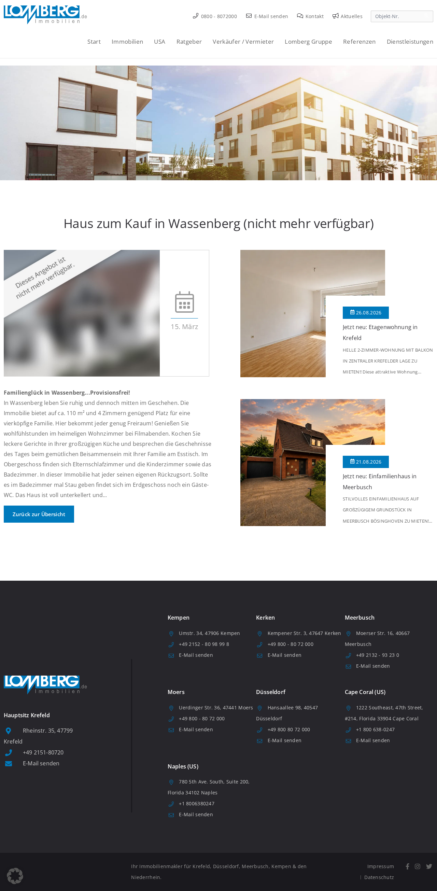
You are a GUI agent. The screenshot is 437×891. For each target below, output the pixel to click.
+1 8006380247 (196, 803)
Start (94, 41)
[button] (15, 876)
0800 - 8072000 (218, 16)
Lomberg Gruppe (308, 41)
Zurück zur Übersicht (39, 514)
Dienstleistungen (410, 41)
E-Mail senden (270, 16)
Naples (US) (183, 766)
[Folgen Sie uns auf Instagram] (418, 866)
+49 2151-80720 (43, 752)
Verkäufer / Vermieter (243, 41)
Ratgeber (189, 41)
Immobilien (127, 41)
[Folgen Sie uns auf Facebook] (407, 866)
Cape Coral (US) (365, 692)
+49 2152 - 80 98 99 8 (204, 644)
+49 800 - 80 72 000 (290, 644)
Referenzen (359, 41)
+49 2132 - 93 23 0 (377, 655)
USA (159, 41)
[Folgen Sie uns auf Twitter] (429, 866)
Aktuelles (351, 16)
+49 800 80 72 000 (289, 729)
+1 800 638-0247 (375, 729)
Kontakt (314, 16)
